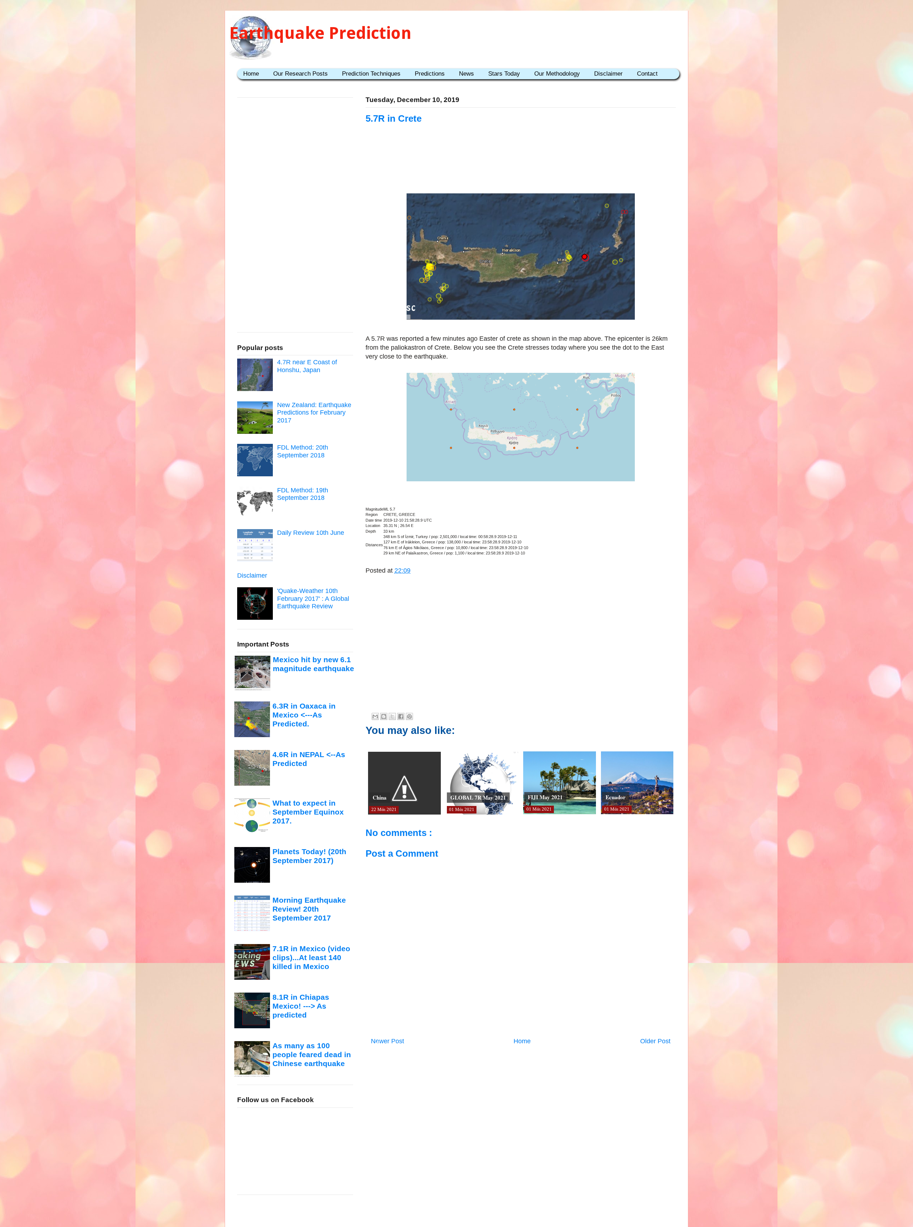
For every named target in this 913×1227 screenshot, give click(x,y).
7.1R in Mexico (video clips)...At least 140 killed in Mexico (311, 957)
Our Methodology (557, 73)
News (466, 73)
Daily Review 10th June (310, 532)
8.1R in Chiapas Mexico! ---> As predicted (300, 1006)
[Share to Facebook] (400, 716)
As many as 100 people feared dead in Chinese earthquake (311, 1054)
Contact (647, 73)
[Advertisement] (521, 168)
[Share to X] (392, 716)
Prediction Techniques (371, 73)
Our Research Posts (300, 73)
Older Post (655, 1041)
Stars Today (504, 73)
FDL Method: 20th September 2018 (302, 451)
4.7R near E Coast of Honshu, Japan (307, 366)
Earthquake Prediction (320, 33)
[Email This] (375, 716)
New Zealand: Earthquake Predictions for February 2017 (314, 412)
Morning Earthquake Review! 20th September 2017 (309, 909)
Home (251, 73)
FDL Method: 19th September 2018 (302, 494)
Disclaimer (608, 73)
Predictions (430, 73)
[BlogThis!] (383, 716)
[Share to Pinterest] (409, 716)
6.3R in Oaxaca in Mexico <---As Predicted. (304, 715)
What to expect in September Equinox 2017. (308, 812)
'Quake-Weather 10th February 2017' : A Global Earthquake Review (313, 598)
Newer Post (387, 1041)
